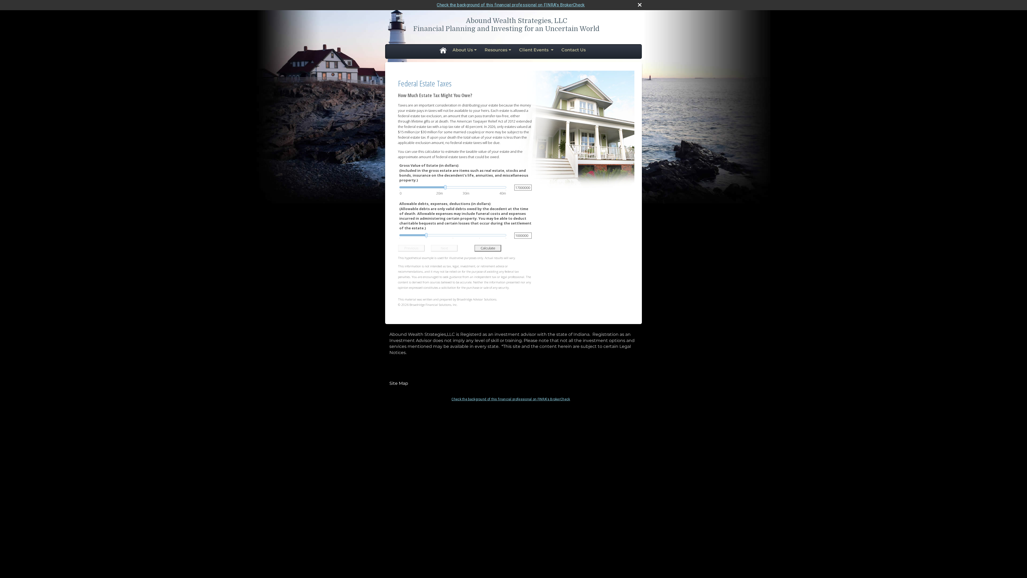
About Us (463, 49)
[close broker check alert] (640, 5)
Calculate (488, 248)
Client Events (534, 49)
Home (443, 50)
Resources (496, 49)
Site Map (398, 383)
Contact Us (573, 49)
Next (444, 248)
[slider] (452, 187)
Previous (411, 248)
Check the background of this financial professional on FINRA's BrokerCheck (511, 4)
